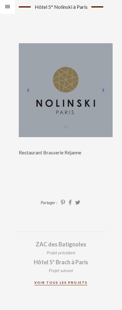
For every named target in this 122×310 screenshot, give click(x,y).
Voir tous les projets (61, 282)
